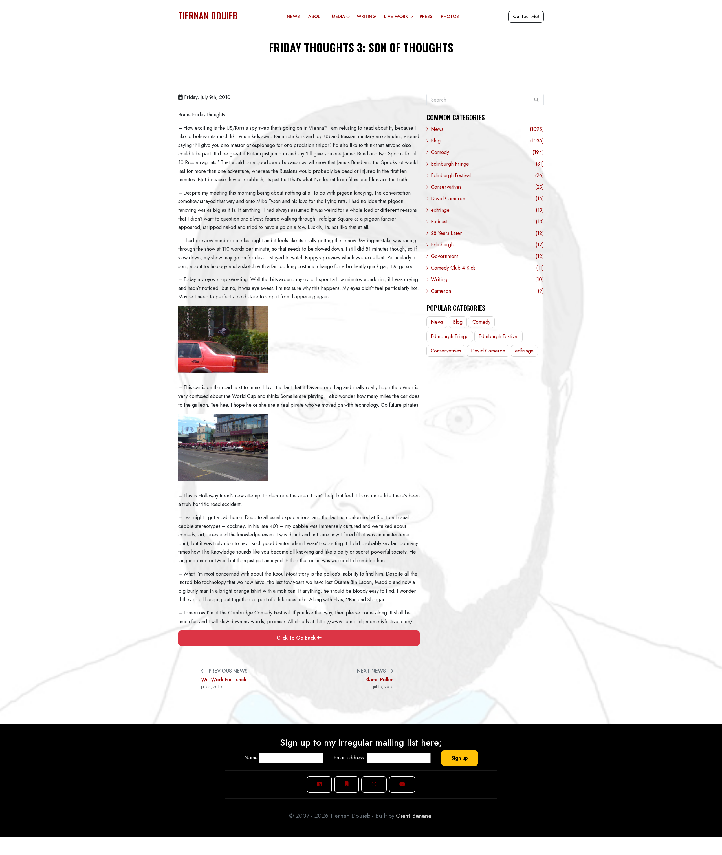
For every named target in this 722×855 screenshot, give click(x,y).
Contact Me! (526, 16)
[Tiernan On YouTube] (402, 784)
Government (487, 256)
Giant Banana (413, 816)
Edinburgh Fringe (487, 164)
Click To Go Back (297, 638)
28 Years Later (487, 233)
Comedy (487, 152)
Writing (366, 16)
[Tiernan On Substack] (346, 784)
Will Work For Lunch (223, 679)
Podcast (487, 221)
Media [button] (338, 16)
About (315, 16)
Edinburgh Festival (487, 175)
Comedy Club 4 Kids (487, 268)
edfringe (487, 210)
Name (251, 757)
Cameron (487, 291)
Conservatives (487, 187)
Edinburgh (487, 244)
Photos (450, 16)
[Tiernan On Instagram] (374, 784)
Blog (487, 140)
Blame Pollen (379, 679)
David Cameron (487, 198)
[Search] (536, 100)
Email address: (349, 757)
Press (426, 16)
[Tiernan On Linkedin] (319, 784)
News (293, 16)
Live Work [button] (396, 16)
